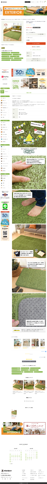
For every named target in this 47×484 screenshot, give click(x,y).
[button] (2, 32)
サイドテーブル (5, 158)
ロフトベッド (5, 105)
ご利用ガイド (32, 470)
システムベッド (5, 102)
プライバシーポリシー (25, 477)
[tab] (42, 357)
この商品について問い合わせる (36, 49)
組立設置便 (23, 470)
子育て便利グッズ (5, 139)
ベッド (4, 110)
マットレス (4, 114)
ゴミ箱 (4, 180)
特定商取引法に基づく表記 (33, 473)
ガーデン (4, 187)
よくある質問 (23, 473)
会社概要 (23, 471)
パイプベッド (5, 112)
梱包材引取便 (23, 475)
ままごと (4, 122)
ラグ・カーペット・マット (10, 19)
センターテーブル (5, 156)
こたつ (4, 161)
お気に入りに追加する (36, 46)
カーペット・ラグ (5, 163)
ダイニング (4, 149)
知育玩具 (4, 141)
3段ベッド (4, 100)
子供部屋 (4, 124)
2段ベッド (4, 98)
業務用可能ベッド (5, 107)
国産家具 (4, 170)
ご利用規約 (39, 470)
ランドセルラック (5, 129)
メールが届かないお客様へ (33, 475)
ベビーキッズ (5, 136)
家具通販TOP (3, 19)
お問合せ (23, 479)
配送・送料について (40, 473)
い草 (3, 185)
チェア (4, 151)
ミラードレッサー (5, 165)
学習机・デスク (5, 127)
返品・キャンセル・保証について (42, 476)
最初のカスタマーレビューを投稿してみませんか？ (29, 361)
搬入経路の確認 (32, 479)
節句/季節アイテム (5, 175)
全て (24, 400)
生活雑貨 (4, 178)
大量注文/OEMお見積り (33, 471)
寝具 (3, 117)
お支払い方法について (41, 471)
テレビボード (5, 153)
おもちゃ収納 (5, 134)
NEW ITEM (6, 91)
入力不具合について (40, 477)
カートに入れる (36, 43)
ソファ (4, 146)
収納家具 (4, 168)
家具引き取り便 (32, 477)
